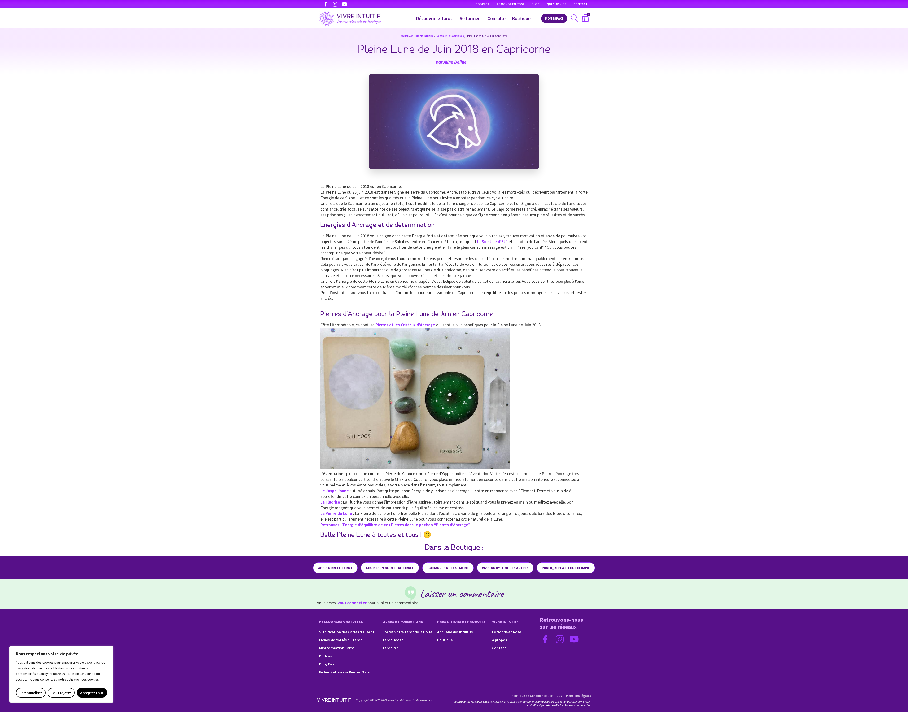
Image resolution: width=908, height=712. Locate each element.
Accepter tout (92, 692)
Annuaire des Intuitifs (455, 632)
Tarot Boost (392, 640)
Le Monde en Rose (510, 4)
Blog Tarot (328, 664)
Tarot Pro (390, 648)
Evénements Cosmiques (450, 36)
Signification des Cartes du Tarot (346, 632)
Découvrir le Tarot (434, 18)
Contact (580, 4)
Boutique (521, 18)
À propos (499, 640)
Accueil (405, 36)
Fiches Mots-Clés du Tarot (340, 640)
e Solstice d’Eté (493, 241)
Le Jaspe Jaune (334, 490)
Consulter (497, 18)
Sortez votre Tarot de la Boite (407, 632)
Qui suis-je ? (556, 4)
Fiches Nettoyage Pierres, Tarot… (347, 672)
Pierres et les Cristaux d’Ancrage (405, 324)
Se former (470, 18)
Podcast (483, 4)
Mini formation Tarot (337, 648)
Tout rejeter (61, 692)
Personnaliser (30, 692)
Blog (536, 4)
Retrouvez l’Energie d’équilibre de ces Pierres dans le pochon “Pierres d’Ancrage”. (395, 524)
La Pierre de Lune (336, 513)
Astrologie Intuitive (422, 36)
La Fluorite (330, 502)
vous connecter (352, 602)
